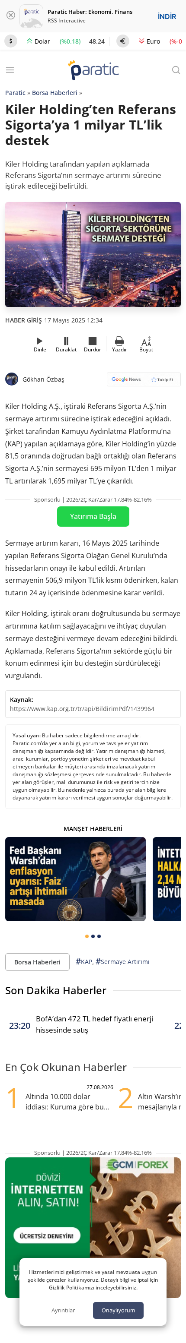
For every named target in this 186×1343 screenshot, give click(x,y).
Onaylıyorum (118, 1310)
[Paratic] (93, 71)
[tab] (87, 936)
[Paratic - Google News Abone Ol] (144, 382)
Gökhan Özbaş (43, 379)
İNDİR (167, 16)
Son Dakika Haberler (55, 990)
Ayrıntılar (63, 1310)
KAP (84, 961)
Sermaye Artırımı (123, 961)
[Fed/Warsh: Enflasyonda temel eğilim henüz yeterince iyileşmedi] (75, 879)
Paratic (15, 92)
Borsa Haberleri (54, 92)
